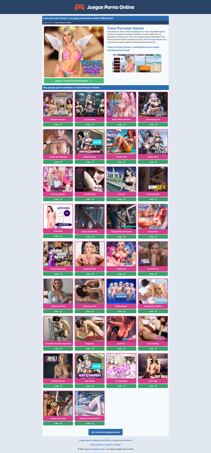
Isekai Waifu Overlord (121, 119)
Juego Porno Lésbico (153, 306)
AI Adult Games (58, 381)
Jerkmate (58, 231)
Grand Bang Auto (58, 269)
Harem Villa (121, 157)
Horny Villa (153, 231)
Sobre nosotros (96, 444)
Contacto (109, 444)
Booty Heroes (121, 306)
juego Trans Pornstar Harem (150, 39)
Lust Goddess (89, 119)
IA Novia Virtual (58, 306)
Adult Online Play (89, 231)
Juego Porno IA (89, 269)
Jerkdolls (121, 343)
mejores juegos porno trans (137, 31)
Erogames (89, 343)
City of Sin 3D (153, 269)
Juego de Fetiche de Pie (90, 418)
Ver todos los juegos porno (105, 432)
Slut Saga (153, 381)
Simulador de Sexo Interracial (58, 343)
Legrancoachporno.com (94, 449)
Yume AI (121, 194)
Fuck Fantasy (153, 343)
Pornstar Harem (58, 194)
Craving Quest (121, 381)
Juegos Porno (48, 22)
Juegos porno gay (58, 418)
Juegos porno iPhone (102, 440)
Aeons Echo (153, 157)
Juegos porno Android (122, 440)
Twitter (118, 444)
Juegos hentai (85, 440)
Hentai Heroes (90, 157)
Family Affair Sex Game (121, 231)
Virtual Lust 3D (89, 306)
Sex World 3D (89, 194)
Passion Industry (58, 119)
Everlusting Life (153, 119)
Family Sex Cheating (58, 157)
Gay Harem (90, 381)
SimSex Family (153, 194)
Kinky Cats (121, 269)
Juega (56, 124)
